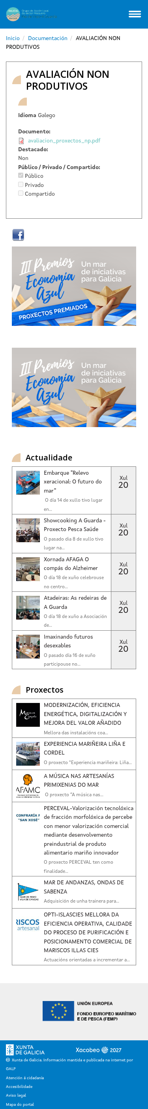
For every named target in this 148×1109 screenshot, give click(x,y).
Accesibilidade (19, 1087)
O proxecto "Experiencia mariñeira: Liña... (88, 763)
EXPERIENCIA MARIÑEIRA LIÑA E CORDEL (85, 748)
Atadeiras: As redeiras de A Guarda (75, 602)
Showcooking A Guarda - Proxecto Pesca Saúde (75, 525)
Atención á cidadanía (25, 1078)
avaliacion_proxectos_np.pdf (64, 141)
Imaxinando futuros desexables (68, 641)
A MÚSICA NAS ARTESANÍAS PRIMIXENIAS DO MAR (79, 781)
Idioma (27, 115)
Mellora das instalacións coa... (76, 733)
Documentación (47, 38)
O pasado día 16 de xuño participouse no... (70, 660)
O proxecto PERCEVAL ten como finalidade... (78, 867)
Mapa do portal (20, 1105)
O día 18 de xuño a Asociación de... (75, 621)
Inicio (13, 38)
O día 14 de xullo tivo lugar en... (73, 505)
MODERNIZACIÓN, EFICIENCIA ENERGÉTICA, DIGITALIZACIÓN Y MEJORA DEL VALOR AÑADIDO (85, 714)
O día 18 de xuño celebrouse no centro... (74, 582)
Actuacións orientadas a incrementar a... (87, 960)
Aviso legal (16, 1095)
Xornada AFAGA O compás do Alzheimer (71, 564)
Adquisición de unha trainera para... (81, 901)
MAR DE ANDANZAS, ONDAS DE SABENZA (84, 887)
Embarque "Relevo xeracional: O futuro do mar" (73, 482)
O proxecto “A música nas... (73, 795)
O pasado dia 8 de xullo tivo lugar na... (73, 544)
